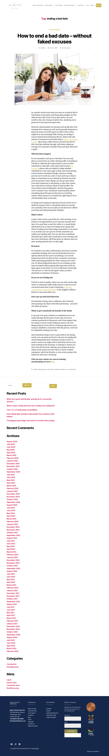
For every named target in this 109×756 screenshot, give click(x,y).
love (66, 369)
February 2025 (12, 488)
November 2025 (13, 466)
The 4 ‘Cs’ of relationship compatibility (22, 410)
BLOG (87, 5)
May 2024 (11, 513)
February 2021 (12, 621)
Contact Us (31, 724)
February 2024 (12, 522)
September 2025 (13, 472)
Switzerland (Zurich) (52, 713)
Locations (31, 715)
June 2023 (11, 544)
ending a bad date (59, 369)
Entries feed (11, 683)
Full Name (67, 715)
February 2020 (12, 651)
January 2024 (12, 524)
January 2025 (12, 491)
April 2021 (11, 615)
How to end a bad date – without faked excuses (54, 39)
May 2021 (10, 613)
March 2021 (11, 618)
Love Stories (32, 713)
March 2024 (11, 519)
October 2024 (12, 499)
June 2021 (11, 610)
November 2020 (13, 629)
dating (35, 369)
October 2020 (12, 632)
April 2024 (11, 516)
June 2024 (11, 510)
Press (29, 719)
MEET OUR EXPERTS (38, 5)
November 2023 (13, 530)
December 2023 (13, 527)
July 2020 (11, 640)
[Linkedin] (19, 744)
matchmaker (72, 369)
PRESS (92, 5)
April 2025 (11, 483)
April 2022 (11, 582)
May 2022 (11, 580)
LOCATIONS (80, 5)
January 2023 (12, 557)
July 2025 (11, 475)
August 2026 (12, 442)
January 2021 (12, 624)
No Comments (66, 48)
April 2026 (11, 453)
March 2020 (11, 648)
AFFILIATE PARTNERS (69, 5)
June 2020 (11, 643)
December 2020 (13, 626)
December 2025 (13, 464)
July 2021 (10, 607)
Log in (9, 680)
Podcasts (30, 721)
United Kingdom (51, 717)
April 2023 (11, 549)
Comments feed (13, 685)
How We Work (32, 711)
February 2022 (12, 588)
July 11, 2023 (53, 48)
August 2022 (12, 571)
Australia (48, 709)
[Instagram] (15, 744)
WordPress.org (13, 688)
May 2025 (11, 480)
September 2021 (13, 602)
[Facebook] (11, 744)
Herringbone (96, 751)
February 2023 (12, 555)
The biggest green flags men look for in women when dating (31, 421)
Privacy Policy (35, 748)
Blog (29, 717)
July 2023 (11, 541)
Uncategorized (54, 29)
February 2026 (12, 458)
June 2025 (11, 477)
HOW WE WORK (48, 5)
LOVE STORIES (58, 5)
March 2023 (11, 552)
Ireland (48, 711)
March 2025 (11, 486)
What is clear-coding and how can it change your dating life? (31, 406)
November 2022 (13, 563)
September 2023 (13, 535)
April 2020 (11, 646)
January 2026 (12, 461)
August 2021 (12, 604)
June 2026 (11, 447)
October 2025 (12, 469)
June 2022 (11, 577)
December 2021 (13, 593)
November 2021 (13, 596)
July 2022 (11, 574)
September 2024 (13, 502)
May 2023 (11, 546)
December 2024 (13, 494)
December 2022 (13, 560)
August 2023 (12, 538)
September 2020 (13, 635)
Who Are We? (32, 709)
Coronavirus (11, 664)
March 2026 (11, 455)
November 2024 (13, 497)
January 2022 (12, 591)
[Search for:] (14, 385)
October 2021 (12, 599)
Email (66, 722)
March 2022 (11, 585)
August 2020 (12, 637)
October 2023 (12, 533)
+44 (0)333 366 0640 (17, 719)
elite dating (50, 369)
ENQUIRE (98, 5)
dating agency (42, 369)
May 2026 (11, 450)
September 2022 (13, 568)
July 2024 (11, 508)
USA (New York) (51, 715)
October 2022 (12, 566)
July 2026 (11, 444)
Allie (44, 48)
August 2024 (12, 505)
